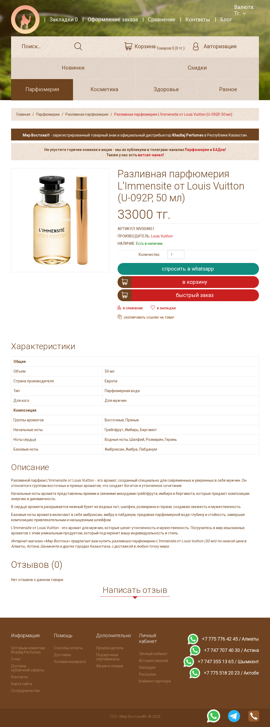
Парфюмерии (197, 150)
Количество (149, 254)
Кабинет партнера (155, 681)
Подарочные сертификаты (107, 657)
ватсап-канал (150, 155)
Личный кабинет (153, 654)
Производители (109, 648)
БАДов (219, 150)
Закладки (147, 667)
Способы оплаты (68, 648)
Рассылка (147, 674)
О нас (16, 659)
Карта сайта (21, 684)
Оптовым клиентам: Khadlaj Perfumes (28, 650)
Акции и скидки (109, 666)
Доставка (62, 655)
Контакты (19, 677)
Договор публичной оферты (27, 668)
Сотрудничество (25, 691)
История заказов (153, 660)
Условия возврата (70, 662)
